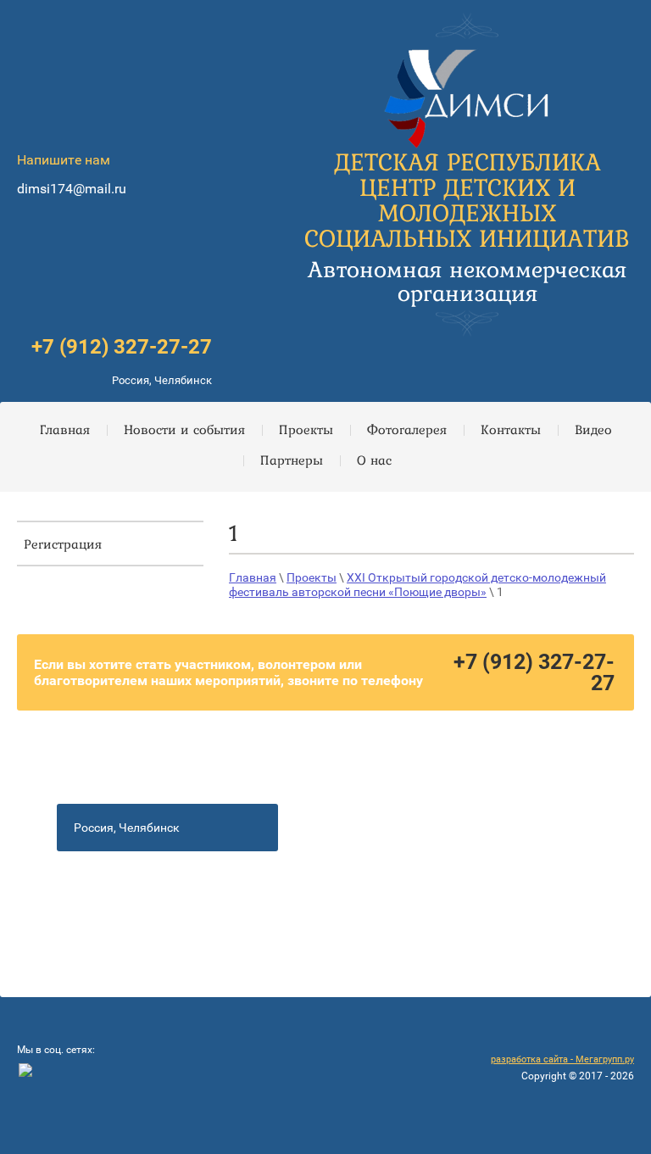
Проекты (312, 577)
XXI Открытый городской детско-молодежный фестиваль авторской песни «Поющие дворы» (417, 585)
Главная (252, 577)
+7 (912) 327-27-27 (121, 347)
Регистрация (63, 543)
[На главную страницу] (467, 93)
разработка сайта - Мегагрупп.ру (562, 1059)
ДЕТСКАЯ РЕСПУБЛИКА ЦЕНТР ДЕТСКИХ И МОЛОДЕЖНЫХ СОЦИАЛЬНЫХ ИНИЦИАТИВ (467, 199)
